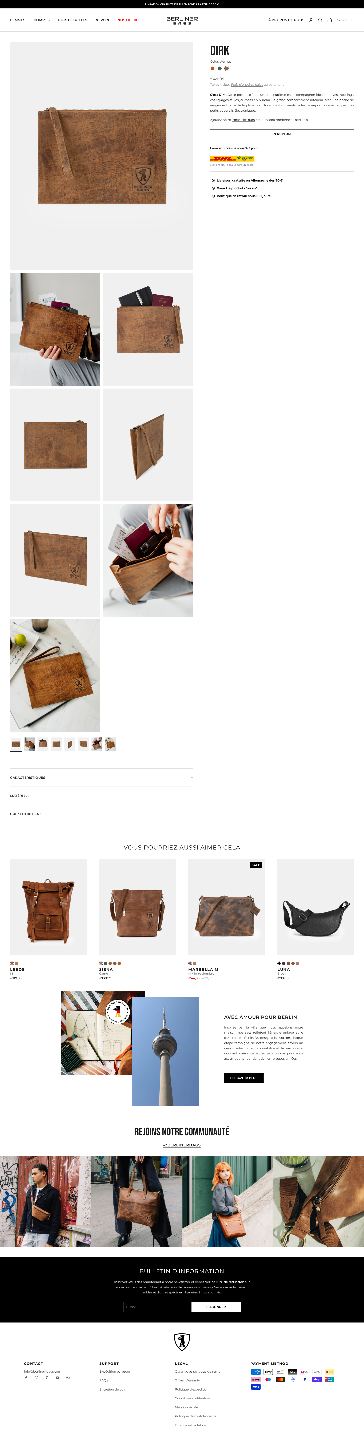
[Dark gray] (105, 963)
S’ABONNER (216, 1307)
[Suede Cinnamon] (288, 963)
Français (342, 20)
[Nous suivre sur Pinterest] (47, 1378)
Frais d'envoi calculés (247, 84)
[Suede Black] (283, 963)
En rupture (282, 134)
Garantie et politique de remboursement (198, 1371)
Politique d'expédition (192, 1389)
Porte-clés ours (243, 120)
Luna (283, 969)
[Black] (279, 963)
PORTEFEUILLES (72, 20)
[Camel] (16, 963)
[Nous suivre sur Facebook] (26, 1378)
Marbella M (203, 969)
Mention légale (186, 1407)
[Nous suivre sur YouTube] (57, 1378)
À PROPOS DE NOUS (286, 20)
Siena (106, 969)
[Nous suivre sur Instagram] (36, 1378)
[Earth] (114, 963)
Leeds (17, 969)
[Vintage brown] (119, 963)
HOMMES (42, 20)
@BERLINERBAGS (182, 1145)
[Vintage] (12, 963)
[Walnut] (110, 963)
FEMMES (17, 20)
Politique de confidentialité (195, 1416)
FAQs (103, 1380)
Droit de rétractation (190, 1425)
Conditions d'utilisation (192, 1398)
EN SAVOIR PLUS (244, 1078)
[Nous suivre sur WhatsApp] (68, 1378)
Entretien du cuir (112, 1389)
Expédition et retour (114, 1371)
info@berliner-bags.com (42, 1371)
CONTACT (33, 1364)
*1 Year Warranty (187, 1380)
